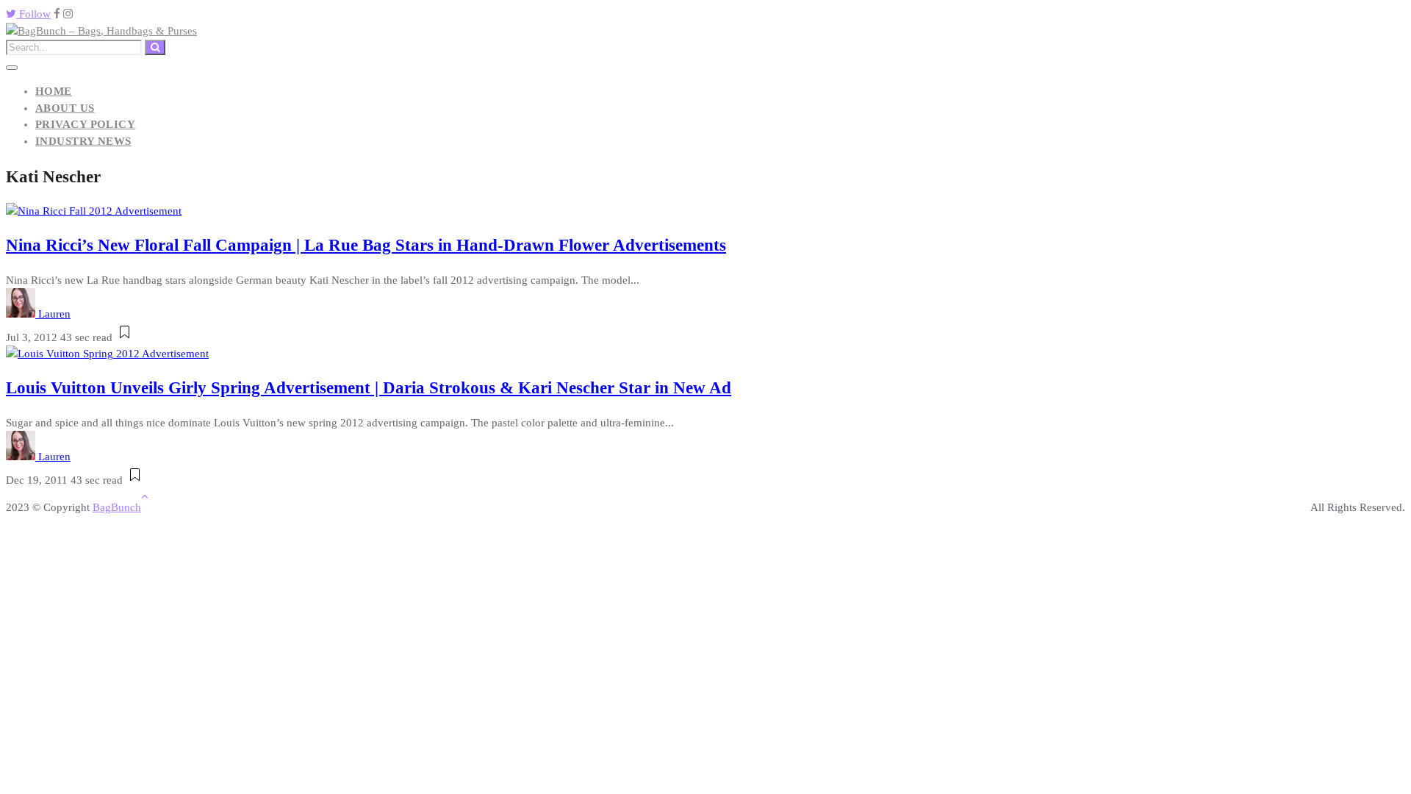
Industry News (83, 141)
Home (53, 91)
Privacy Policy (85, 124)
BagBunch (117, 507)
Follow (33, 14)
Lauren (54, 314)
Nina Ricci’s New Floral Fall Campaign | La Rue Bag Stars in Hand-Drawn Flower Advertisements (366, 245)
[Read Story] (124, 337)
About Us (65, 108)
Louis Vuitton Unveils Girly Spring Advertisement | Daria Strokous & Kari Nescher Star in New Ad (368, 388)
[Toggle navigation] (12, 67)
